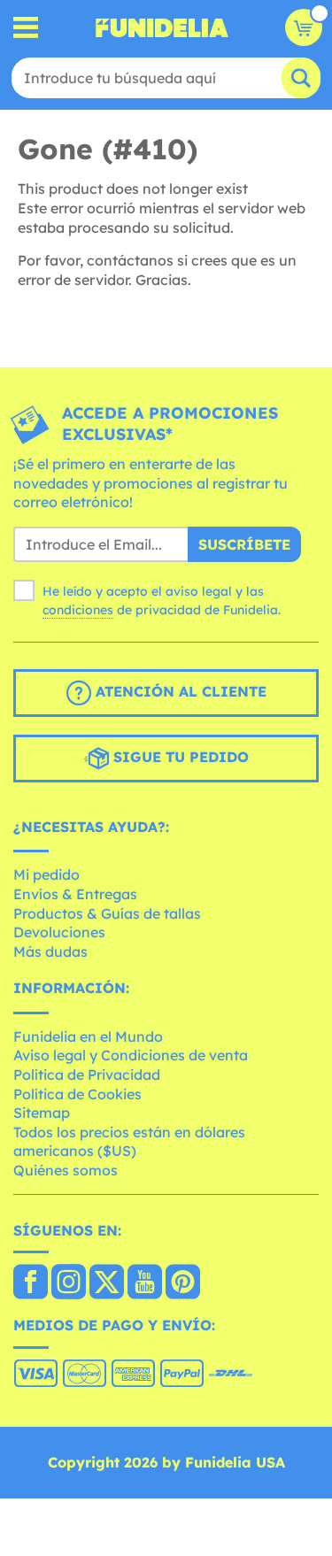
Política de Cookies (77, 1094)
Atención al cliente (178, 691)
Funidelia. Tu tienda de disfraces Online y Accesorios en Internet (162, 27)
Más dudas (50, 951)
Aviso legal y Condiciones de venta (130, 1055)
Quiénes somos (65, 1170)
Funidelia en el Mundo (88, 1036)
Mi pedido (46, 874)
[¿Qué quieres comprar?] (26, 28)
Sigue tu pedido (179, 757)
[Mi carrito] (303, 27)
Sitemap (41, 1112)
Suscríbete (244, 544)
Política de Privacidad (86, 1074)
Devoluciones (59, 932)
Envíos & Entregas (75, 894)
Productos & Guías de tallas (107, 913)
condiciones (77, 610)
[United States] (30, 1283)
